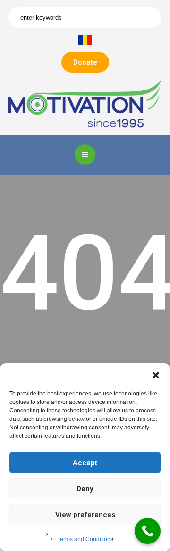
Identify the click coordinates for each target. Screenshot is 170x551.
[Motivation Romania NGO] (85, 103)
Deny (85, 489)
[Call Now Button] (148, 531)
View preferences (85, 514)
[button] (156, 375)
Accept (85, 463)
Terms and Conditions (85, 539)
